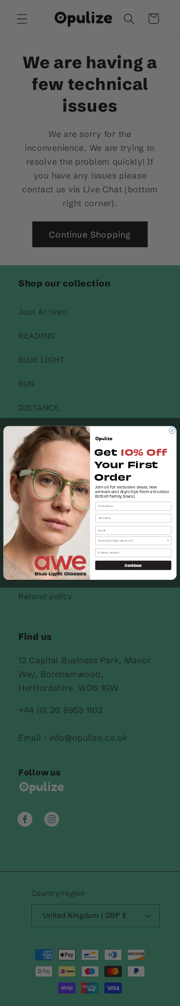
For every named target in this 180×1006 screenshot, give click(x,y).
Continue (133, 565)
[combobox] (132, 540)
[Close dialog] (172, 431)
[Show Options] (168, 540)
